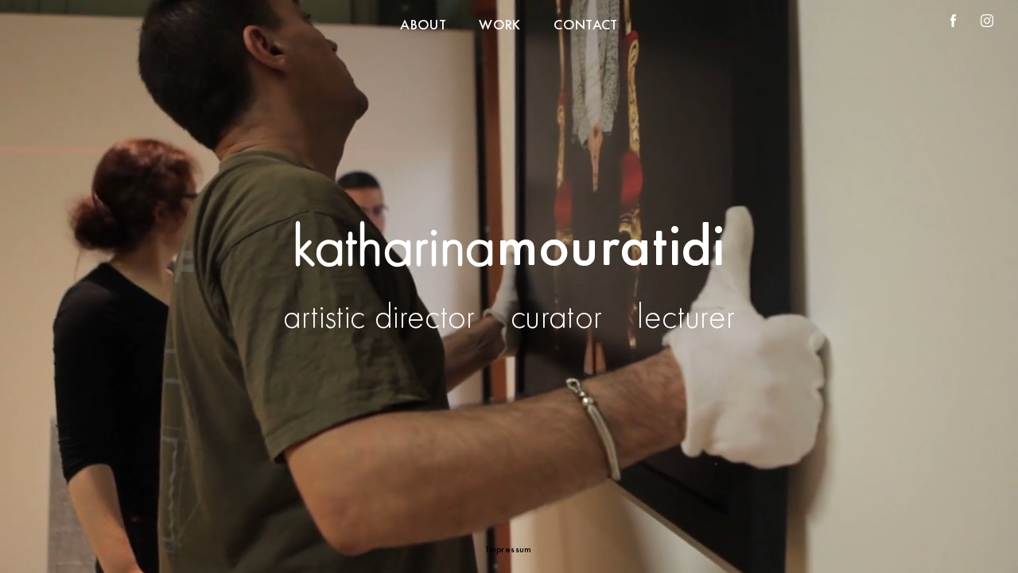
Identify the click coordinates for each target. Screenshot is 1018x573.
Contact (586, 25)
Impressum (508, 549)
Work (499, 25)
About (423, 25)
